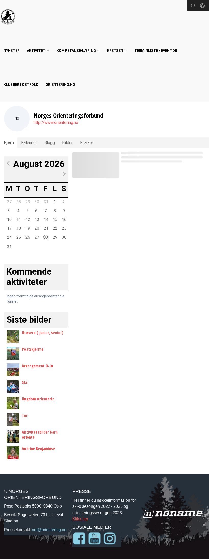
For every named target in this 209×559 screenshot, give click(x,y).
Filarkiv (86, 142)
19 (27, 228)
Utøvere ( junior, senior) (42, 332)
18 (18, 228)
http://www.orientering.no (56, 122)
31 (46, 201)
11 (18, 219)
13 (37, 219)
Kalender (29, 142)
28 (18, 201)
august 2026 (39, 164)
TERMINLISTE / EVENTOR (155, 51)
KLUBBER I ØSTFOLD (21, 85)
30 (37, 201)
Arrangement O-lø (37, 366)
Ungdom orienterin (38, 399)
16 (64, 219)
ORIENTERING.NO (60, 85)
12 (27, 219)
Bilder (67, 142)
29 (27, 201)
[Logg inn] (202, 5)
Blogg (49, 142)
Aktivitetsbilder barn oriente (40, 434)
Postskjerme (32, 349)
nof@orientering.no (49, 529)
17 (9, 228)
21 (46, 228)
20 (37, 228)
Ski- (25, 382)
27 (9, 201)
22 (55, 228)
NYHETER (12, 51)
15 (55, 219)
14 (46, 219)
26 (27, 237)
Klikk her (80, 518)
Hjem (9, 142)
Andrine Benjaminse (38, 448)
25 (18, 237)
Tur (25, 415)
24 (9, 237)
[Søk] (193, 5)
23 (64, 228)
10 (9, 219)
